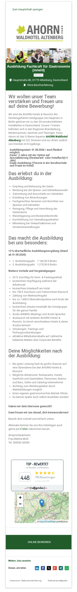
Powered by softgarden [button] (58, 580)
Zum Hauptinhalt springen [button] (27, 9)
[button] (39, 542)
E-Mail (24, 428)
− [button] (20, 503)
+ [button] (20, 497)
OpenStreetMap (47, 521)
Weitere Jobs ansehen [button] (19, 561)
